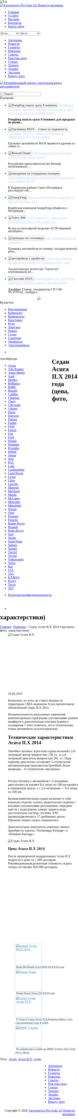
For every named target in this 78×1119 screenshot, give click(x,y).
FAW (11, 426)
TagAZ (12, 552)
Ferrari (12, 430)
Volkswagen (16, 559)
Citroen (12, 408)
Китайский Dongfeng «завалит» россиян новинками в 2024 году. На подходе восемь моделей (41, 109)
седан (37, 1059)
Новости (14, 43)
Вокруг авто (16, 76)
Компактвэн (16, 316)
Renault (13, 527)
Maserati (13, 487)
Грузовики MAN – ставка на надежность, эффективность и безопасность (36, 135)
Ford (11, 437)
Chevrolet (14, 405)
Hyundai (13, 448)
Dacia (11, 412)
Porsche (13, 520)
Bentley (13, 380)
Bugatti (12, 390)
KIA (11, 462)
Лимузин (14, 327)
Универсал (15, 341)
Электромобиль (18, 345)
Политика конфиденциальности (30, 595)
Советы (13, 54)
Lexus (12, 477)
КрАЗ (12, 581)
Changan (13, 398)
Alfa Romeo (16, 369)
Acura (12, 365)
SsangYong (15, 541)
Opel (11, 512)
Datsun (12, 419)
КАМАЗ (13, 577)
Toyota (12, 556)
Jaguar (12, 455)
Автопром (15, 40)
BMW (12, 387)
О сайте (13, 15)
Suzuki (12, 548)
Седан (12, 334)
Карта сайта (16, 26)
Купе (11, 323)
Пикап (12, 331)
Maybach (14, 491)
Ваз (10, 566)
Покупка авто (17, 58)
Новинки (14, 51)
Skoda (12, 538)
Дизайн (13, 69)
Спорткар (14, 338)
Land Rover (15, 473)
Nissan (12, 509)
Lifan (11, 480)
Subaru (12, 545)
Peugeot (13, 516)
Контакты (14, 23)
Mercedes (14, 502)
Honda (12, 441)
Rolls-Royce (16, 530)
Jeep (11, 459)
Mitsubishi (14, 505)
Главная (13, 12)
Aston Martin (16, 372)
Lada (11, 466)
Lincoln (13, 484)
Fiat (10, 433)
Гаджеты (14, 47)
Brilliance (14, 383)
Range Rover (16, 523)
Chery (12, 401)
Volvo (12, 563)
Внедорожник (17, 309)
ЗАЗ (11, 573)
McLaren (14, 498)
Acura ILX (25, 1059)
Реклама (13, 19)
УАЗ (11, 588)
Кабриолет (15, 313)
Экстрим (14, 72)
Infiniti (12, 451)
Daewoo (13, 415)
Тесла (12, 584)
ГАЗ (10, 570)
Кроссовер (15, 320)
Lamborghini (16, 469)
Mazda (12, 494)
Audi (11, 376)
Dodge (12, 423)
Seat (10, 534)
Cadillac (13, 394)
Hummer (13, 444)
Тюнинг (13, 65)
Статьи (13, 61)
